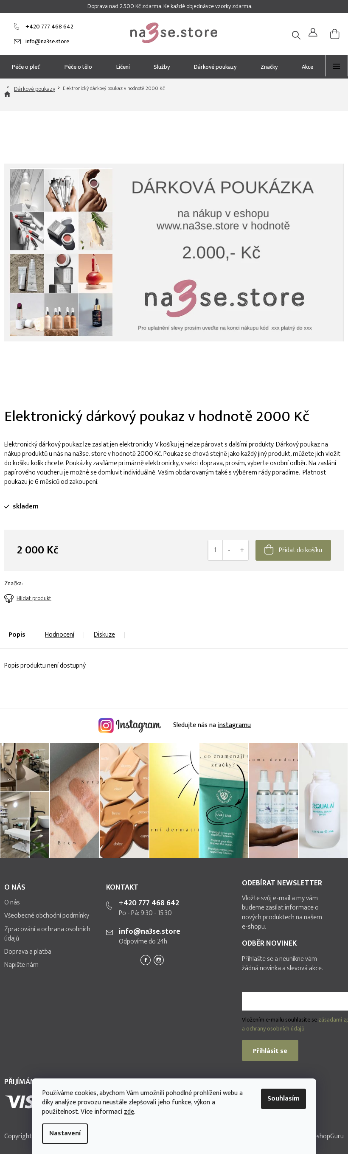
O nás (12, 902)
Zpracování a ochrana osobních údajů (47, 934)
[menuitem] (26, 67)
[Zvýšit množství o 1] (242, 550)
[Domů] (7, 99)
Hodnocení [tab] (59, 634)
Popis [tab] (16, 634)
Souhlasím (283, 1098)
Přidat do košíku (300, 550)
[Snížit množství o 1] (229, 550)
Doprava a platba (27, 952)
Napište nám (21, 965)
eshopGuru (328, 1136)
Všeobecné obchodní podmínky (46, 916)
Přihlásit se (270, 1051)
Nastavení (65, 1133)
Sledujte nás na (211, 725)
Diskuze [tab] (104, 634)
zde (129, 1111)
